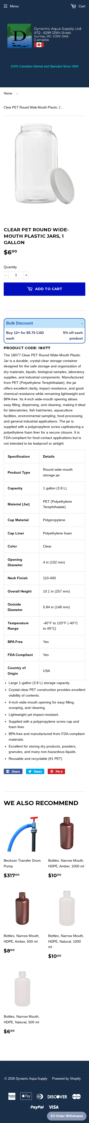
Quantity (10, 267)
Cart (81, 6)
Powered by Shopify (66, 1078)
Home (8, 93)
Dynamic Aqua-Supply (31, 1078)
